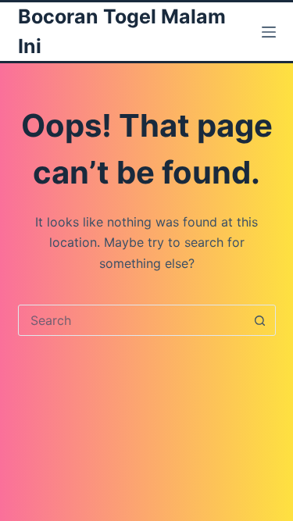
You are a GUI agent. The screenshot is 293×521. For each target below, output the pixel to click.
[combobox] (132, 320)
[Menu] (269, 32)
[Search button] (260, 320)
